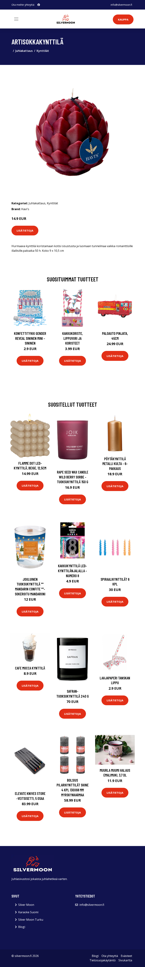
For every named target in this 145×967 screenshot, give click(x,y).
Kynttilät (43, 51)
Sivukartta (125, 960)
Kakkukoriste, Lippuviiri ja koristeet (72, 338)
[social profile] (38, 4)
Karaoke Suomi (28, 912)
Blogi (21, 927)
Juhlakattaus (24, 51)
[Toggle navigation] (16, 19)
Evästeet (126, 956)
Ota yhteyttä (110, 956)
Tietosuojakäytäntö (102, 960)
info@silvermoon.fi (121, 4)
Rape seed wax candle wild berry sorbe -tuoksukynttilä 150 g (72, 477)
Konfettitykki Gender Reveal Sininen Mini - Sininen (30, 338)
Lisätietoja (25, 230)
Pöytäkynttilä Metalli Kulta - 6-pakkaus (115, 464)
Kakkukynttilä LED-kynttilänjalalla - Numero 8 (72, 571)
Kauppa (123, 19)
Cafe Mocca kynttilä (30, 668)
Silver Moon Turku (30, 920)
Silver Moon (26, 905)
